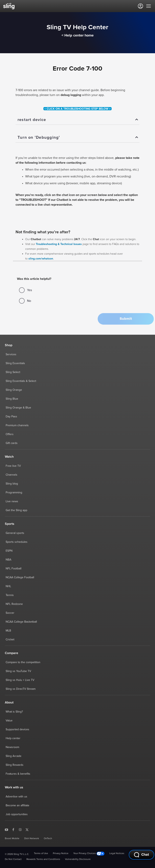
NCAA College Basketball (21, 621)
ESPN (9, 550)
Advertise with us (16, 796)
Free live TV (13, 466)
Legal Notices (116, 853)
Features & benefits (18, 773)
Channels (11, 474)
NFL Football (13, 568)
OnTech (48, 838)
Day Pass (11, 416)
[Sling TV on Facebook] (13, 829)
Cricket (10, 639)
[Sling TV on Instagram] (20, 829)
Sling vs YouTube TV (18, 671)
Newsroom (12, 747)
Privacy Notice (60, 853)
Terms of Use (41, 853)
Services (11, 354)
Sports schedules (16, 542)
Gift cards (12, 443)
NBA (8, 559)
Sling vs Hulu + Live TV (20, 680)
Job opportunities (17, 814)
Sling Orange (14, 390)
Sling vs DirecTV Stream (21, 689)
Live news (12, 501)
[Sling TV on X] (27, 829)
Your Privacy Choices (84, 853)
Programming (14, 492)
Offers (10, 434)
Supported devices (17, 729)
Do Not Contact (13, 859)
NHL (8, 586)
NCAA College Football (20, 577)
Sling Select (13, 372)
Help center (13, 738)
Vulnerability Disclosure (78, 859)
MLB (8, 630)
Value (9, 720)
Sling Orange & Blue (18, 407)
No (29, 300)
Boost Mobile (12, 838)
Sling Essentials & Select (21, 381)
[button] (126, 319)
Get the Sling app (16, 510)
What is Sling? (14, 711)
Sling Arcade (13, 756)
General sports (15, 533)
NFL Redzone (14, 604)
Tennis (10, 595)
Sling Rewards (14, 765)
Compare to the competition (23, 662)
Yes (29, 290)
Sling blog (12, 483)
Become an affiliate (17, 805)
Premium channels (17, 425)
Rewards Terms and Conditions (43, 859)
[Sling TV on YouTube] (6, 829)
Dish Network (31, 838)
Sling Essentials (15, 363)
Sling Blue (12, 398)
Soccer (10, 613)
